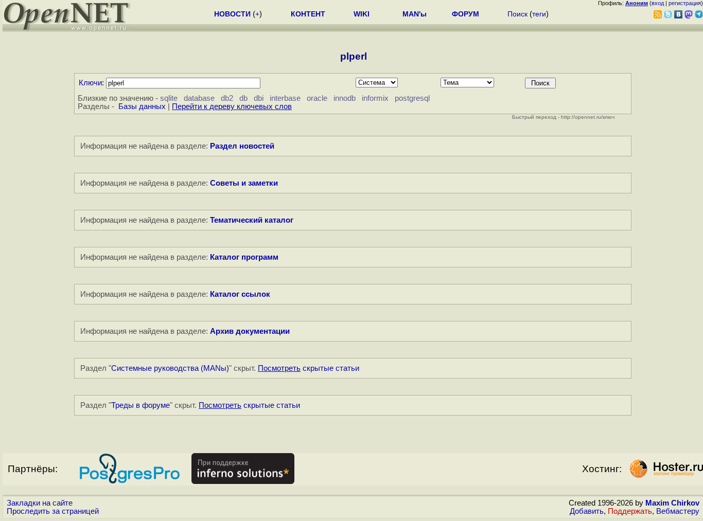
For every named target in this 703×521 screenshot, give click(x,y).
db (243, 98)
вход (658, 3)
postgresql (412, 98)
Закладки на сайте (40, 503)
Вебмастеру (677, 511)
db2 (227, 98)
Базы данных (142, 106)
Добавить (587, 511)
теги (539, 14)
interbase (285, 98)
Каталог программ (244, 257)
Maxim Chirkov (672, 503)
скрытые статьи (308, 368)
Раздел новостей (242, 146)
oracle (317, 98)
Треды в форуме (140, 405)
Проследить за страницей (53, 511)
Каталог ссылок (240, 294)
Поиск (517, 14)
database (199, 98)
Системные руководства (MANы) (170, 368)
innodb (344, 98)
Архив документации (250, 331)
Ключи (90, 83)
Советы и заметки (244, 183)
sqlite (169, 98)
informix (375, 98)
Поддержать (630, 511)
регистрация (685, 3)
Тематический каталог (251, 220)
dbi (258, 98)
